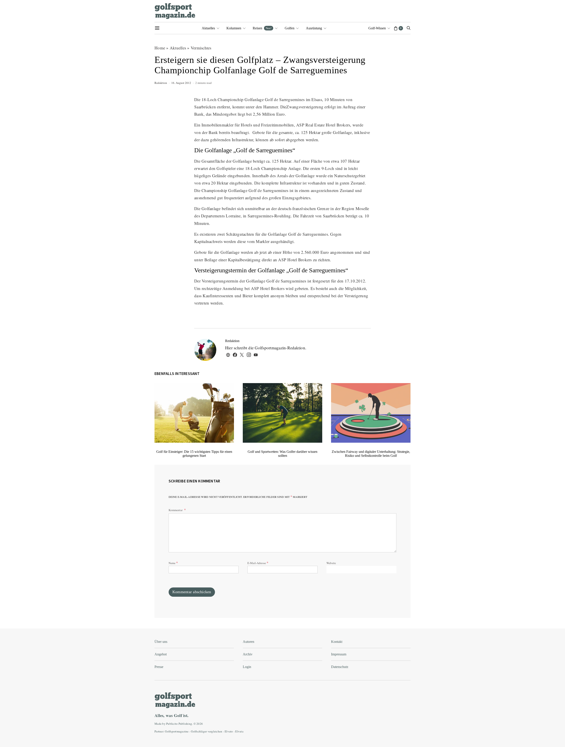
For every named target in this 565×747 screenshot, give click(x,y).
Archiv (247, 654)
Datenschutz (339, 667)
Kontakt (336, 642)
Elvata (239, 731)
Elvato (229, 731)
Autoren (248, 642)
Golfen (289, 28)
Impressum (338, 654)
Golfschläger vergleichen (206, 731)
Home (159, 48)
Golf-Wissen (377, 28)
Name (173, 562)
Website (331, 563)
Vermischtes (201, 48)
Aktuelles (208, 28)
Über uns (160, 642)
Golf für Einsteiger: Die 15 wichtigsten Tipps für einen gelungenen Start (194, 453)
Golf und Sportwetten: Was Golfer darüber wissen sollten (282, 453)
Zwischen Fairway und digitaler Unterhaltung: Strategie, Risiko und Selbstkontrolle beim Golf (371, 453)
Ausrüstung (314, 28)
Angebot (160, 654)
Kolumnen (233, 28)
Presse (158, 667)
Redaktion (160, 83)
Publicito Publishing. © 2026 (184, 724)
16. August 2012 (181, 83)
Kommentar (176, 510)
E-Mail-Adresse (257, 562)
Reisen (262, 28)
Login (247, 667)
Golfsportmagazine (176, 731)
